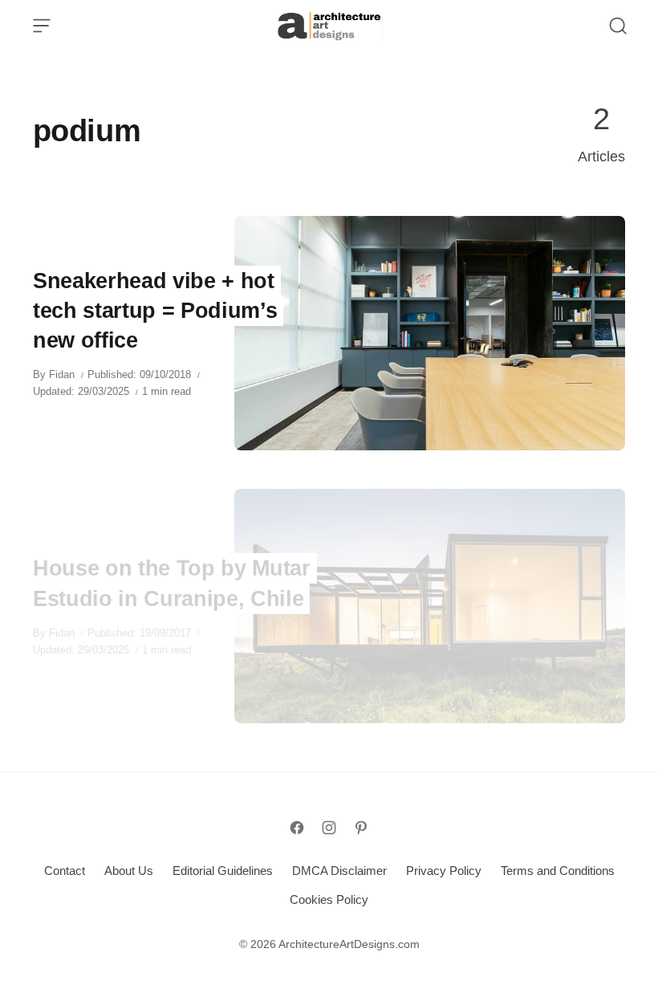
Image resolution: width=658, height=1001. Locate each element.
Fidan (62, 374)
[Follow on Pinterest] (361, 827)
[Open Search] (618, 26)
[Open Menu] (42, 26)
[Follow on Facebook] (296, 827)
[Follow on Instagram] (329, 827)
